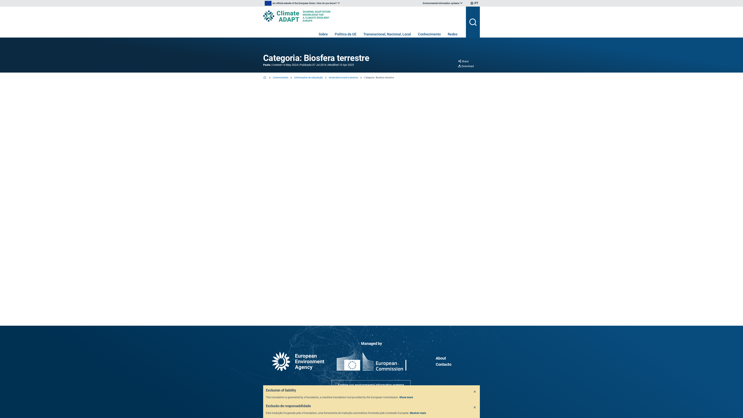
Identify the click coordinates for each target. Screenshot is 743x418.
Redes (452, 34)
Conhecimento (429, 34)
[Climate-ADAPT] (363, 16)
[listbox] (302, 3)
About (441, 358)
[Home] (265, 78)
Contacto (443, 364)
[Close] (475, 392)
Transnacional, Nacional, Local (387, 34)
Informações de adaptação (308, 77)
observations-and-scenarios (343, 77)
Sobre (323, 34)
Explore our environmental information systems (371, 385)
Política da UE (345, 34)
